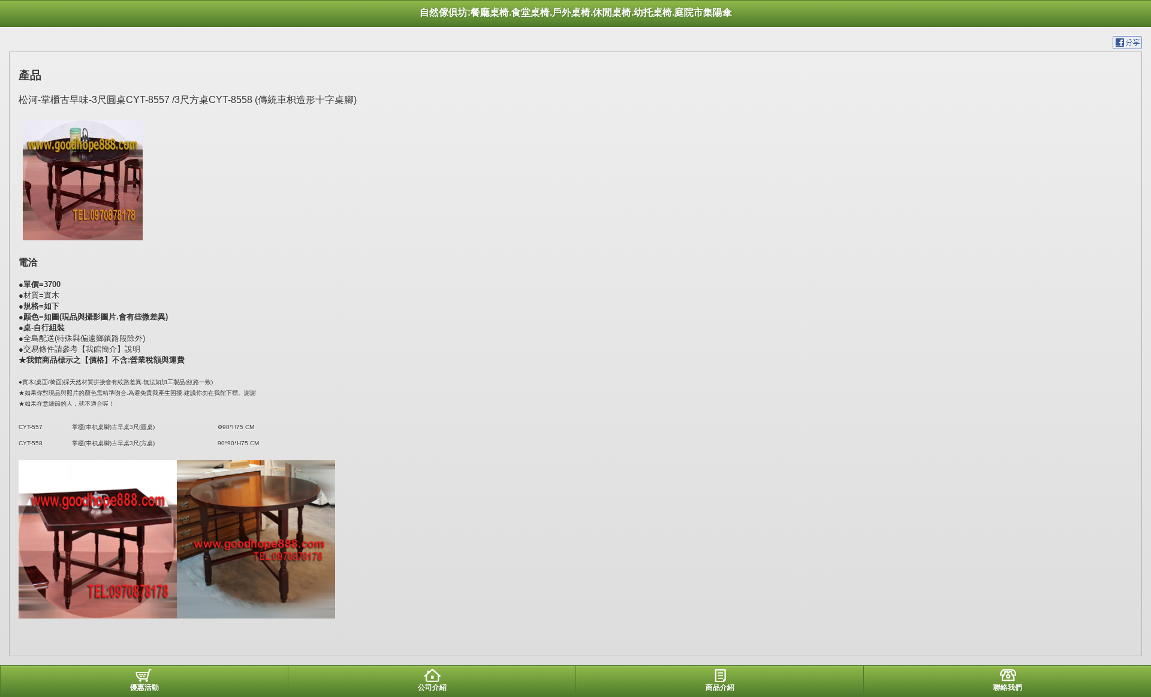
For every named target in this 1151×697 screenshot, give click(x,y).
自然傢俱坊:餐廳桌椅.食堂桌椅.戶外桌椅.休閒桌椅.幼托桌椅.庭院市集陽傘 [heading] (576, 12)
